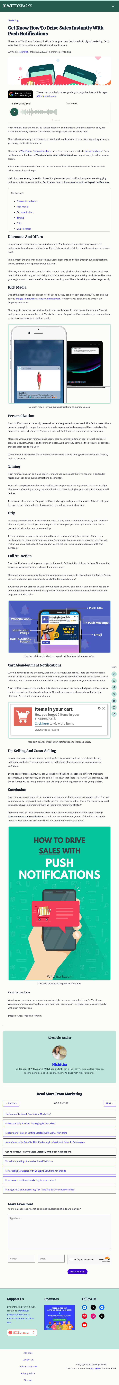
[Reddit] (114, 700)
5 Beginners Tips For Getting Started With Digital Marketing (36, 1132)
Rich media (22, 206)
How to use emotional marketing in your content (30, 1180)
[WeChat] (114, 714)
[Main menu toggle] (113, 6)
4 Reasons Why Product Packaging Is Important (30, 1123)
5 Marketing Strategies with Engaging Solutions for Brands (35, 1170)
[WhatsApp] (114, 707)
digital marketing (93, 151)
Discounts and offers (27, 201)
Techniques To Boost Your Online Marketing (28, 1113)
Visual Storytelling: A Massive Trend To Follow (29, 1161)
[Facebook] (114, 687)
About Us (28, 1352)
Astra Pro (95, 1368)
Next (110, 1103)
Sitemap (28, 1380)
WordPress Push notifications (35, 151)
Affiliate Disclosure (28, 1366)
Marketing (13, 20)
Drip (19, 223)
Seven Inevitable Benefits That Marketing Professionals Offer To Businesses (45, 1142)
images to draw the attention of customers (38, 298)
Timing (20, 217)
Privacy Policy (28, 1373)
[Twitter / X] (114, 680)
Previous (11, 1103)
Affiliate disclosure (46, 96)
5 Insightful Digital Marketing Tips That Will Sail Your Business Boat (40, 1189)
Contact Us (28, 1359)
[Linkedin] (114, 674)
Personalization (25, 212)
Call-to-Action (24, 228)
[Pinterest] (114, 694)
